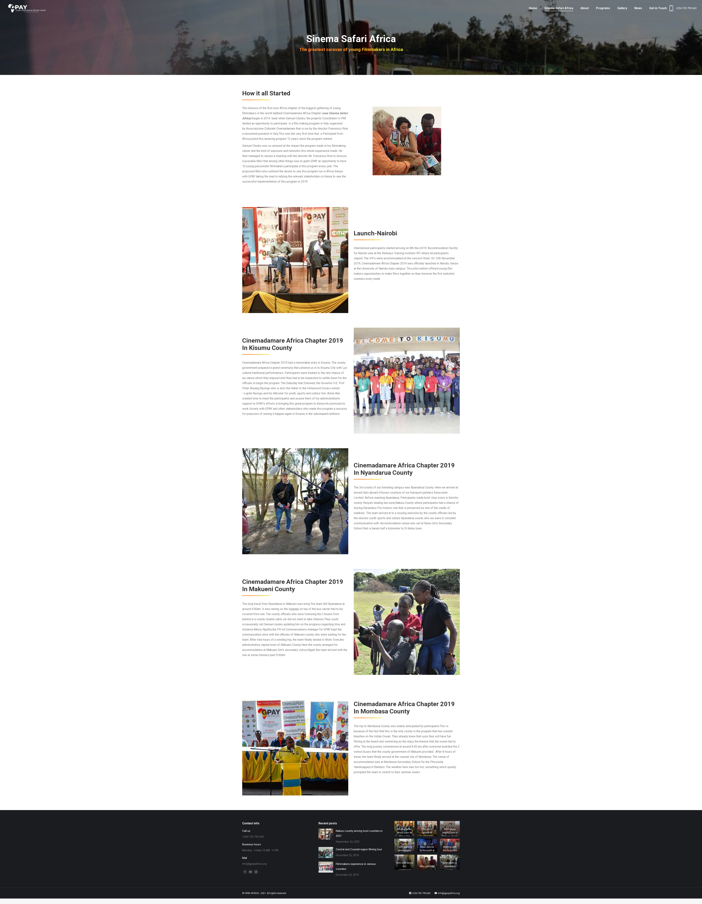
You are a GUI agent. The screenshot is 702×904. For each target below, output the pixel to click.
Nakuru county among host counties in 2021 (359, 833)
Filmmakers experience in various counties (356, 866)
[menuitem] (533, 8)
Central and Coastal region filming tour (359, 849)
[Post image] (325, 834)
